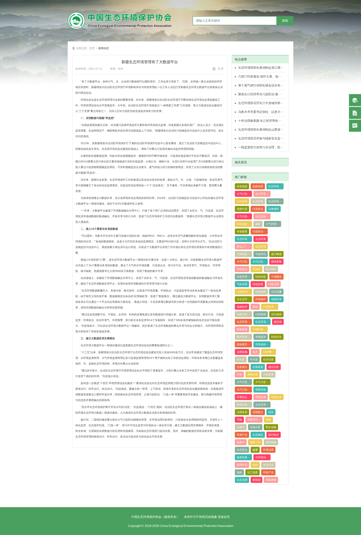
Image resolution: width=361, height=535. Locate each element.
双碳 (255, 306)
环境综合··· (243, 397)
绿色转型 (260, 276)
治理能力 (258, 412)
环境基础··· (262, 344)
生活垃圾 (268, 359)
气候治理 (242, 284)
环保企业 (276, 397)
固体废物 (276, 261)
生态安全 (242, 449)
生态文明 (260, 246)
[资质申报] (355, 113)
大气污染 (242, 261)
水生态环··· (243, 299)
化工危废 (252, 472)
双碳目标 (260, 389)
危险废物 (271, 479)
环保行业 (242, 434)
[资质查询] (355, 100)
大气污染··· (243, 193)
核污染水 (273, 434)
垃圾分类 (255, 427)
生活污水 (268, 464)
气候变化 (260, 254)
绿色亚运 (242, 269)
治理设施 (242, 351)
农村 (255, 464)
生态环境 (258, 201)
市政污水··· (243, 314)
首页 (92, 48)
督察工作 (255, 442)
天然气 (241, 427)
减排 (258, 223)
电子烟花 (271, 269)
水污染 (254, 359)
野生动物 (271, 427)
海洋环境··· (243, 336)
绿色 (271, 412)
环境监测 (260, 397)
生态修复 (258, 434)
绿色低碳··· (243, 223)
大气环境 (242, 201)
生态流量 (276, 291)
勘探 (268, 419)
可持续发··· (243, 254)
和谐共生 (276, 336)
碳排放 (278, 321)
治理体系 (242, 412)
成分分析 (273, 366)
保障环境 (242, 464)
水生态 (241, 359)
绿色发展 (258, 284)
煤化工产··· (243, 246)
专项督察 (242, 231)
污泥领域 (260, 314)
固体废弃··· (243, 344)
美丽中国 (242, 208)
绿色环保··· (243, 276)
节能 (239, 419)
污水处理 (268, 374)
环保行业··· (243, 404)
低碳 (239, 472)
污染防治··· (259, 231)
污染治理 (273, 284)
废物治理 (252, 374)
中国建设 (276, 276)
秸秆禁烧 (271, 442)
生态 (255, 351)
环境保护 (260, 299)
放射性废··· (243, 457)
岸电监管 (260, 336)
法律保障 (273, 208)
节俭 (239, 374)
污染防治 (258, 208)
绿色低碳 (242, 186)
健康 (255, 449)
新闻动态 (103, 48)
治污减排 (276, 314)
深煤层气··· (254, 419)
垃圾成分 (242, 366)
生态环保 (260, 238)
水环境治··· (262, 457)
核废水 (241, 442)
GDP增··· (268, 351)
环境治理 (268, 449)
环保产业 (268, 472)
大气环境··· (272, 223)
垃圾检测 (258, 366)
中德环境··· (259, 329)
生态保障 (260, 291)
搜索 (285, 20)
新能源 (256, 479)
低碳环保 (276, 299)
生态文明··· (262, 216)
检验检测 (242, 329)
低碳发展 (258, 186)
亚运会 (256, 269)
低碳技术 (242, 306)
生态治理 (242, 479)
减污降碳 (276, 254)
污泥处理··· (269, 306)
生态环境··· (275, 186)
